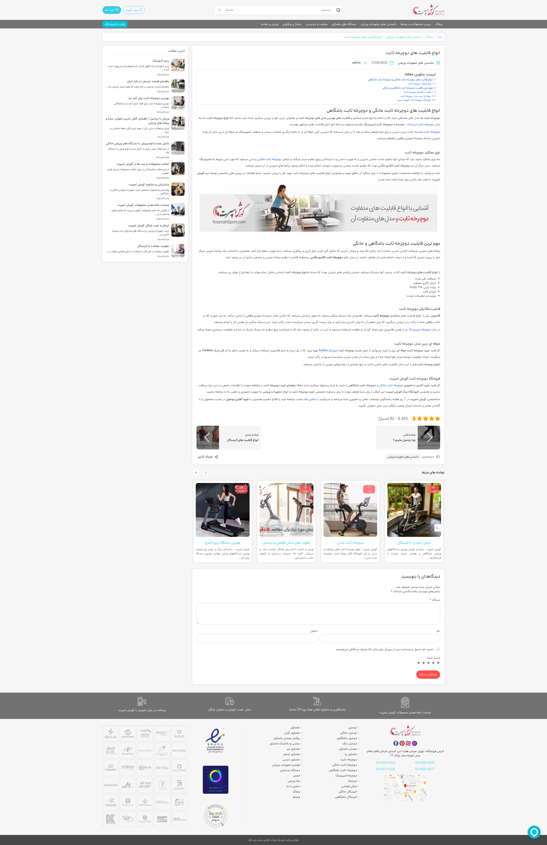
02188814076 (385, 763)
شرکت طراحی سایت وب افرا (263, 840)
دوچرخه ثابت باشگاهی (343, 770)
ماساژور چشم (292, 754)
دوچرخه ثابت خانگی (391, 385)
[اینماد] (215, 740)
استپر (296, 775)
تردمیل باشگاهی (347, 738)
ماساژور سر (293, 749)
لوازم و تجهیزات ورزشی (286, 765)
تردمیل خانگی (348, 733)
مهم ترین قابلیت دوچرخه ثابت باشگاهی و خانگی (407, 88)
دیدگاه (435, 600)
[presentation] (206, 472)
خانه (439, 37)
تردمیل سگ (350, 743)
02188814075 (425, 763)
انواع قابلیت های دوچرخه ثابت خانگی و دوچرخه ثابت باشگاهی (400, 79)
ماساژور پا (351, 754)
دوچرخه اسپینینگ (346, 775)
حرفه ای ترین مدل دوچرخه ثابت (415, 96)
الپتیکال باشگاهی (346, 797)
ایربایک (352, 781)
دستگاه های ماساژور (344, 24)
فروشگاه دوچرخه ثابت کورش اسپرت (414, 100)
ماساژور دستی (291, 759)
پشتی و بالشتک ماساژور (285, 743)
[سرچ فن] (215, 816)
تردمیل (352, 727)
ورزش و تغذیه (269, 24)
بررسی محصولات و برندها (416, 24)
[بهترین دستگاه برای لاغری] (223, 510)
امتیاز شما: (433, 658)
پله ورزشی (294, 781)
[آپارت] (408, 743)
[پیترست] (402, 743)
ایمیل (313, 631)
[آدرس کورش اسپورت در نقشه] (405, 788)
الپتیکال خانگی (348, 791)
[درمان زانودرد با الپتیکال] (414, 510)
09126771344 (385, 769)
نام (438, 631)
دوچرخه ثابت (348, 759)
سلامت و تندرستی (317, 24)
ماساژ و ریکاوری (291, 24)
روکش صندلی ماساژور (287, 738)
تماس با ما (293, 786)
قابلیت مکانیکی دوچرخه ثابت (417, 92)
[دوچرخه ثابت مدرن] (350, 510)
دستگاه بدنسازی (290, 770)
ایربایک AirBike (328, 350)
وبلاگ (438, 24)
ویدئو (296, 797)
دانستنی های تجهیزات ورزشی (378, 24)
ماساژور (295, 727)
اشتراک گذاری (205, 457)
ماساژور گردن (292, 733)
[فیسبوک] (395, 743)
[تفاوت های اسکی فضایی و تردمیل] (286, 510)
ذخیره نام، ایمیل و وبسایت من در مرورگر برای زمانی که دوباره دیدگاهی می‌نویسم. (385, 649)
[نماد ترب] (215, 780)
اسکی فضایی (349, 786)
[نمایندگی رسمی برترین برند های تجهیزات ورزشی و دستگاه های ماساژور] (145, 777)
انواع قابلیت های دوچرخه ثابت (363, 37)
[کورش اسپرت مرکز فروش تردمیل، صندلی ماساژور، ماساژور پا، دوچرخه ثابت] (428, 10)
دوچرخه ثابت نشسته (427, 132)
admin (356, 63)
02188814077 (425, 769)
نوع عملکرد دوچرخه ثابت (419, 83)
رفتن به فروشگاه (115, 24)
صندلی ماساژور (348, 749)
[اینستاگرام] (414, 743)
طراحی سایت (292, 840)
